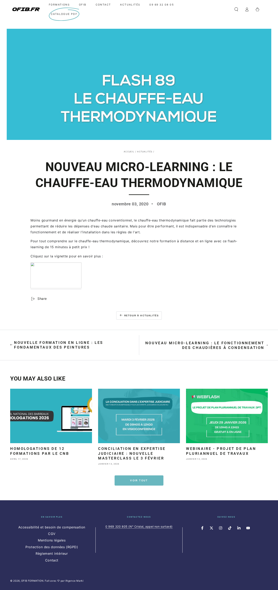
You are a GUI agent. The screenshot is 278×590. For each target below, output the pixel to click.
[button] (236, 9)
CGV (52, 534)
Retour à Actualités (141, 315)
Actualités (144, 151)
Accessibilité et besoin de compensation (51, 527)
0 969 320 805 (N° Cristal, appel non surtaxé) (139, 526)
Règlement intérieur (52, 553)
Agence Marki (74, 580)
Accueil (129, 151)
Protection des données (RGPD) (51, 547)
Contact (51, 560)
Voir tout (139, 480)
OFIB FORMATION (32, 580)
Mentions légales (52, 540)
